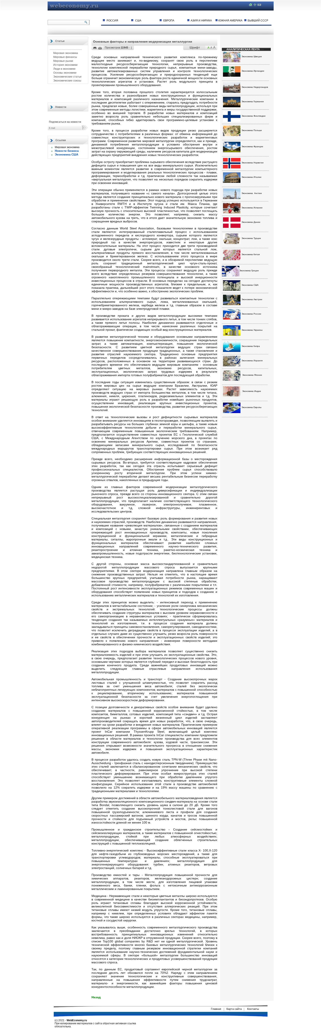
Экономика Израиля (252, 360)
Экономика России (251, 314)
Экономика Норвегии (253, 162)
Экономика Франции (252, 146)
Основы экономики (64, 72)
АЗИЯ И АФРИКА (201, 20)
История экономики (65, 64)
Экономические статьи (67, 76)
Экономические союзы (67, 80)
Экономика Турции (251, 238)
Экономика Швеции (252, 56)
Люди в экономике (64, 68)
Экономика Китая (251, 254)
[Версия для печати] (95, 48)
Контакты (253, 1009)
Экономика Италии (251, 177)
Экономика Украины (252, 330)
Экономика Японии (252, 375)
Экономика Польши (252, 130)
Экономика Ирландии (253, 71)
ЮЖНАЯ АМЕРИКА (230, 20)
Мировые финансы (65, 57)
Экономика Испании (252, 207)
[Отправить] (100, 48)
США (138, 20)
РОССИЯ (112, 20)
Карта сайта (234, 1009)
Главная (216, 1009)
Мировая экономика (65, 53)
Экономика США (66, 154)
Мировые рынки (63, 60)
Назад (96, 997)
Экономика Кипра (251, 346)
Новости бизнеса (67, 150)
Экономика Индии (251, 391)
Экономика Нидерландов (255, 87)
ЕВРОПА (168, 20)
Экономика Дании (251, 222)
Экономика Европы (251, 407)
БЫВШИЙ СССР (258, 20)
